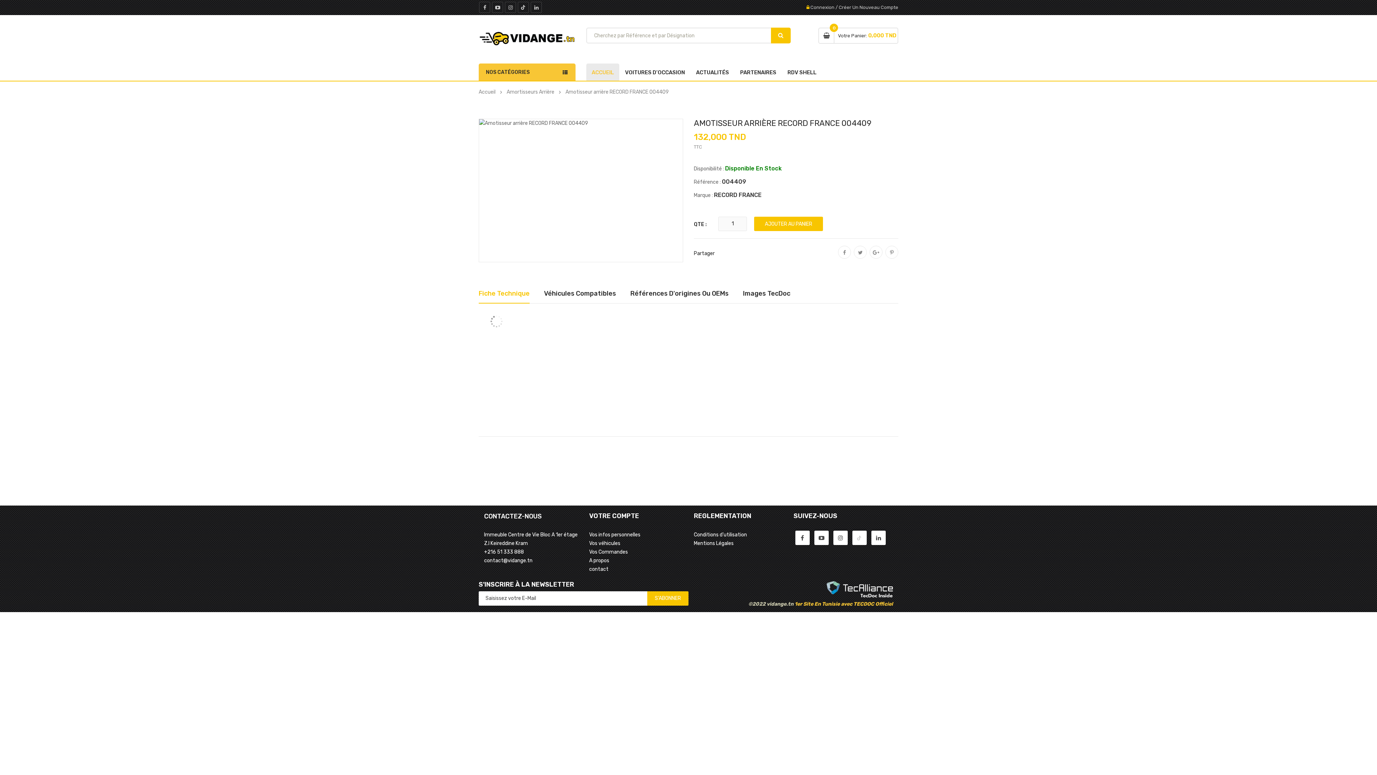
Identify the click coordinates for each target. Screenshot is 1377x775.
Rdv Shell (802, 72)
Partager (844, 257)
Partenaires (758, 72)
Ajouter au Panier (788, 224)
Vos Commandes (608, 552)
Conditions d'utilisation (720, 535)
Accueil (603, 72)
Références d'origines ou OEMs (679, 293)
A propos (599, 561)
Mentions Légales (714, 543)
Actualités (712, 72)
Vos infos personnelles (614, 535)
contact (599, 569)
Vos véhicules (604, 543)
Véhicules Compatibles (580, 293)
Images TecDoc (766, 293)
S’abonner (668, 598)
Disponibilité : (709, 169)
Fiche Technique (504, 293)
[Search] (781, 35)
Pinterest (892, 257)
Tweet (860, 257)
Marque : (703, 195)
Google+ (876, 257)
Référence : (707, 182)
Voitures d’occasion (655, 72)
